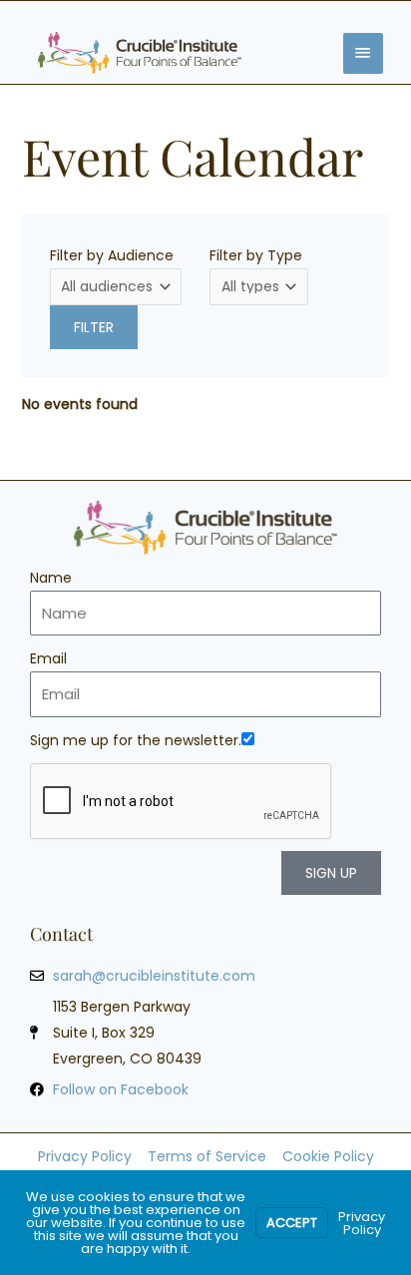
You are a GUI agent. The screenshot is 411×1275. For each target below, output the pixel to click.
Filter (94, 327)
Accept (291, 1222)
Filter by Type (255, 255)
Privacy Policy (361, 1223)
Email (48, 658)
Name (51, 578)
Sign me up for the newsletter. (135, 740)
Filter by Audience (112, 255)
